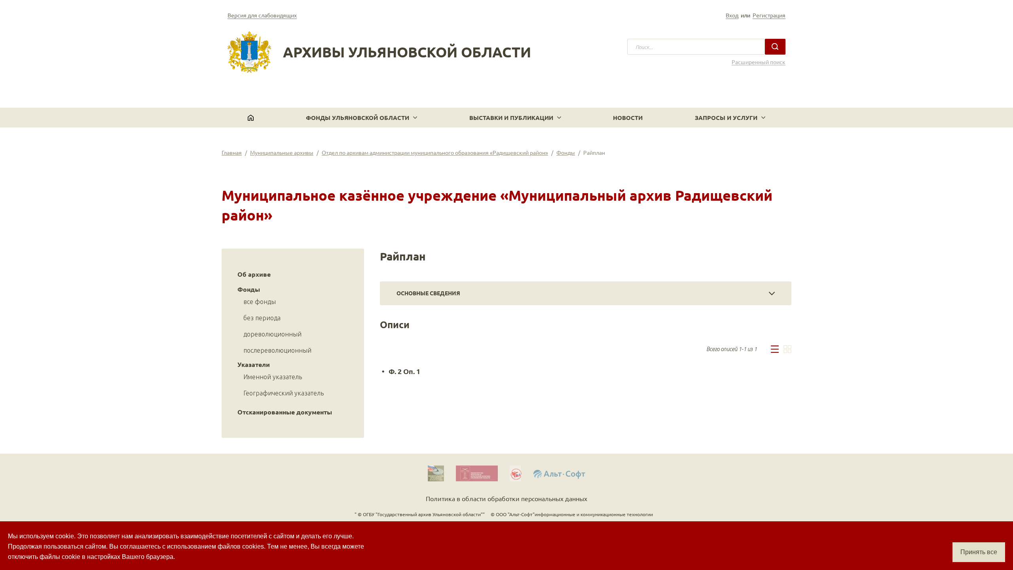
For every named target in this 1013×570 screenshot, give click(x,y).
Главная (232, 152)
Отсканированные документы (284, 412)
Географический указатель (283, 393)
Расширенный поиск (758, 62)
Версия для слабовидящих (262, 15)
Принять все (978, 552)
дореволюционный (272, 334)
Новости (628, 118)
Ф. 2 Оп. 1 (404, 371)
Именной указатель (272, 376)
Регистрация (769, 15)
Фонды (565, 152)
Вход (732, 15)
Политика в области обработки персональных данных (506, 498)
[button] (361, 117)
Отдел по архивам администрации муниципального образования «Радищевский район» (435, 152)
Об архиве (254, 274)
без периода (262, 317)
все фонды (259, 301)
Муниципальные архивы (281, 152)
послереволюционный (277, 350)
